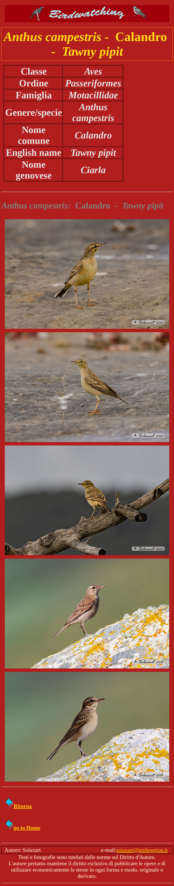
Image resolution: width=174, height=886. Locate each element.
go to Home (27, 828)
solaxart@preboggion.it (142, 850)
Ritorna (23, 806)
